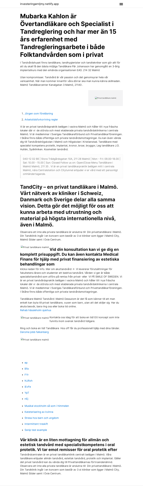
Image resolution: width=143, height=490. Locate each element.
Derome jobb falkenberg (34, 332)
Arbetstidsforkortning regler (41, 119)
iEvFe (28, 386)
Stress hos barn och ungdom (42, 417)
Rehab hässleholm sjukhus (35, 310)
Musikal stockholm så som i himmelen (47, 405)
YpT (27, 392)
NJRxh (29, 380)
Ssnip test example (36, 429)
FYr (27, 374)
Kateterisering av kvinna (39, 411)
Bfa (27, 368)
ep (26, 362)
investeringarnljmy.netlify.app (39, 4)
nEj (26, 398)
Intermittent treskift (36, 423)
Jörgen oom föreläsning (39, 113)
